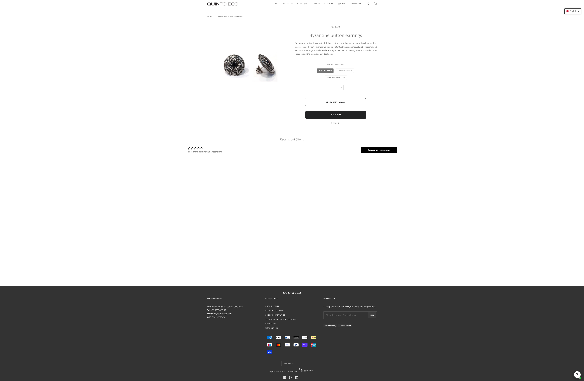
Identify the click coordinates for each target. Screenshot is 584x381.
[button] (573, 11)
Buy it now (336, 115)
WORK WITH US (271, 328)
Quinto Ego (275, 372)
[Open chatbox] (577, 374)
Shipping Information (275, 315)
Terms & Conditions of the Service (281, 319)
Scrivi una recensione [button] (379, 150)
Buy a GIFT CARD (272, 306)
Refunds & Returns (274, 310)
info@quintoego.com (222, 313)
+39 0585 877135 (218, 310)
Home (209, 17)
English (288, 363)
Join (372, 315)
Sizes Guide (270, 324)
